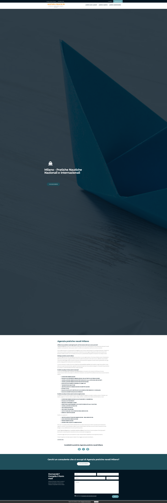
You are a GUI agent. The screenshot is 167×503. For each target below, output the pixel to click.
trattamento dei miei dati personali (88, 495)
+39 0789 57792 (61, 1)
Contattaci (110, 1)
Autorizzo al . (86, 495)
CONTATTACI (60, 439)
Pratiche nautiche (103, 4)
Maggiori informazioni (86, 501)
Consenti (96, 501)
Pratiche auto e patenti (91, 4)
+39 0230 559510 (53, 184)
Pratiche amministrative (115, 4)
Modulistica (118, 1)
